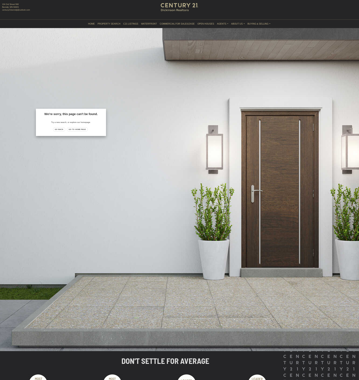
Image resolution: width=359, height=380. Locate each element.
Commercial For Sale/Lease (177, 24)
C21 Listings (130, 24)
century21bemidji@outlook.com (16, 10)
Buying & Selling (259, 25)
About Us (238, 25)
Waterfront (149, 24)
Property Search (109, 24)
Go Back (59, 129)
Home (91, 24)
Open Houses (205, 24)
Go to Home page (77, 129)
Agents (223, 25)
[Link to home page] (179, 10)
